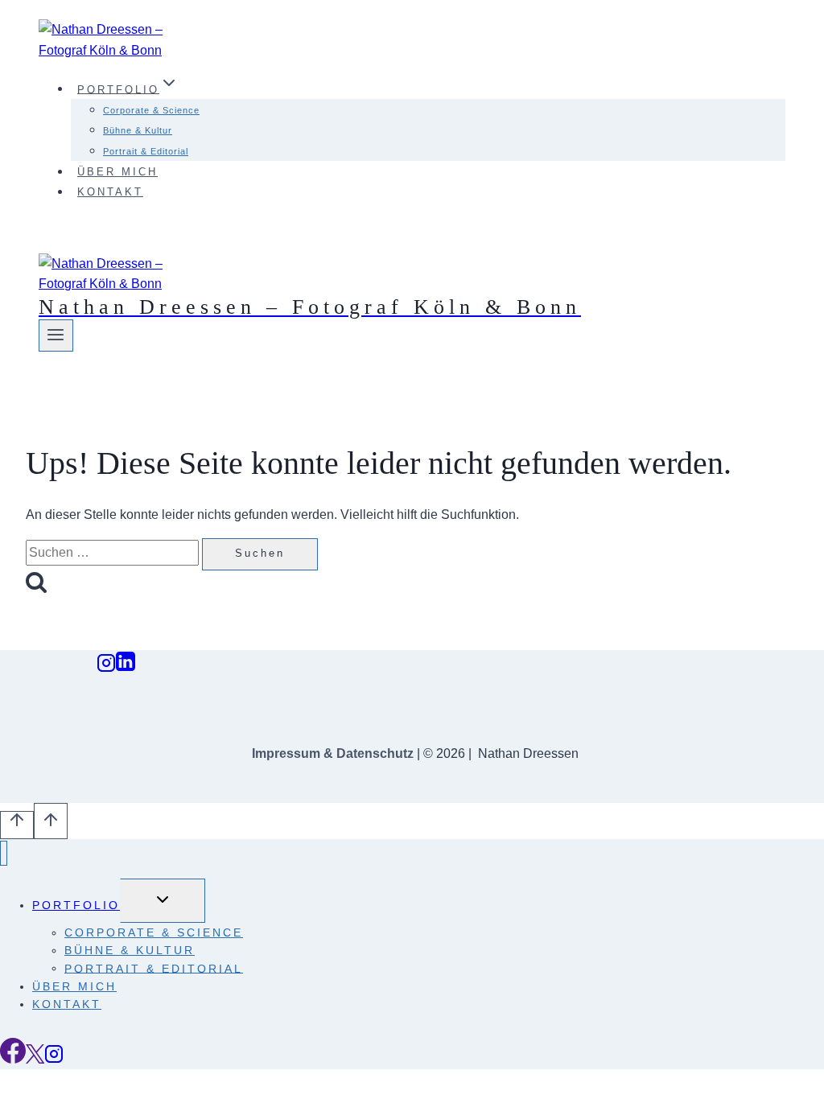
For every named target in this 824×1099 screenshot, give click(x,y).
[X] (35, 1059)
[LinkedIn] (125, 667)
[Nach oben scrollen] (17, 825)
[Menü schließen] (3, 853)
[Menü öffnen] (56, 335)
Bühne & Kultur (137, 130)
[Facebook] (13, 1059)
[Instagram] (106, 667)
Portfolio (76, 905)
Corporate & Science (151, 110)
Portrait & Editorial (145, 151)
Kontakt (110, 192)
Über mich (117, 172)
